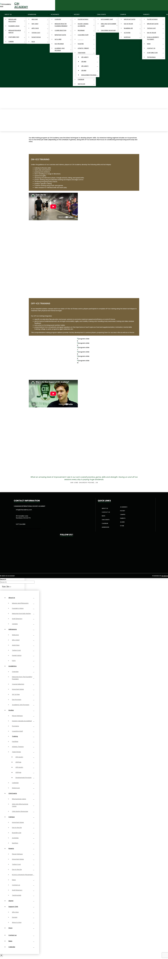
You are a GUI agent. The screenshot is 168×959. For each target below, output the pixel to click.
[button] (108, 5)
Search (3, 579)
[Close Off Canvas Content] (1, 955)
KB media (165, 576)
